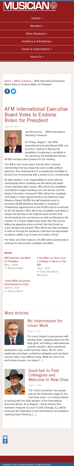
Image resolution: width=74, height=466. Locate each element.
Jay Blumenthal (33, 131)
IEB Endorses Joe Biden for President (17, 259)
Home (7, 81)
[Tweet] (13, 91)
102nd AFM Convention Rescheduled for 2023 (17, 282)
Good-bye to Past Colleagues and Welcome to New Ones (48, 375)
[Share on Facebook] (7, 91)
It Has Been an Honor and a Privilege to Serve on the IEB (51, 261)
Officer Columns (22, 81)
